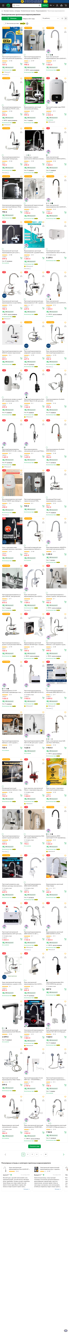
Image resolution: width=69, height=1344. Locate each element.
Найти (45, 5)
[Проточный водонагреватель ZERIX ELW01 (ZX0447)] (34, 867)
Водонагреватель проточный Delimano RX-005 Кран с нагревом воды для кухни (34, 644)
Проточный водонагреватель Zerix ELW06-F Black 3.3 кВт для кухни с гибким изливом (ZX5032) (34, 400)
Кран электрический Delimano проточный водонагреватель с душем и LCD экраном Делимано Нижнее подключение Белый (56, 352)
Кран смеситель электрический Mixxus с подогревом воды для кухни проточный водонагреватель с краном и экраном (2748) (34, 789)
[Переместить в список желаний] (21, 28)
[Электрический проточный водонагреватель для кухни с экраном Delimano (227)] (12, 234)
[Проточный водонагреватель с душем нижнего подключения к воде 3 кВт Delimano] (56, 1061)
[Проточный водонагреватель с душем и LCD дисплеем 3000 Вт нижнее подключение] (12, 626)
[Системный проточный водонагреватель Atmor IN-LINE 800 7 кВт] (56, 234)
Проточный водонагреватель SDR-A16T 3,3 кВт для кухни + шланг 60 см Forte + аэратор (34, 742)
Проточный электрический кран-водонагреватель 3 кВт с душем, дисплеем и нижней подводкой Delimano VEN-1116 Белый (33, 302)
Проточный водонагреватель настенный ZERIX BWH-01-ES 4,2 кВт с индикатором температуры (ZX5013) (33, 691)
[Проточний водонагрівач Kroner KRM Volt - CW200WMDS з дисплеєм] (34, 1061)
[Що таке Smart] (27, 23)
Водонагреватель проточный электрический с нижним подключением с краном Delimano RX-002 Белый (12, 1126)
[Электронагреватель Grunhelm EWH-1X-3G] (56, 382)
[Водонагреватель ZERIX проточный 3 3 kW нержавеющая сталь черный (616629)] (56, 819)
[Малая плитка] (65, 18)
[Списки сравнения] (61, 5)
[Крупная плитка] (62, 18)
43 (45, 1154)
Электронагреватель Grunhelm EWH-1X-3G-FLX (55, 450)
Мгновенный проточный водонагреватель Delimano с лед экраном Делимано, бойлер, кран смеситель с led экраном (12, 789)
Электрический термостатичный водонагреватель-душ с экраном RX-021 (49, 1168)
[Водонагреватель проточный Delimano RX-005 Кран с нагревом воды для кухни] (34, 626)
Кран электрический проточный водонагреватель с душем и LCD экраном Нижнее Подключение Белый (11, 983)
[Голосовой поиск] (39, 5)
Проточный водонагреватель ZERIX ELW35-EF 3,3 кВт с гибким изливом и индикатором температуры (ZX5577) (12, 450)
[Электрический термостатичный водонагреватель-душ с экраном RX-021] (36, 1169)
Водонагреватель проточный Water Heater (54, 885)
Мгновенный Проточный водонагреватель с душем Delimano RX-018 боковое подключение (53, 500)
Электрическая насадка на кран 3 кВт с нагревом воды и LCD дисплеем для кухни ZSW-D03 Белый (12, 400)
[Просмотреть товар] (2, 54)
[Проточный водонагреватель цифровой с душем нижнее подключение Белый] (34, 334)
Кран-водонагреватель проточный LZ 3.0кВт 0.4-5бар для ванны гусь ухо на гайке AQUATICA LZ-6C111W (56, 1126)
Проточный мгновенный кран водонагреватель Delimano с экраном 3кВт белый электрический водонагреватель (33, 548)
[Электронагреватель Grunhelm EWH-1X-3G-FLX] (56, 432)
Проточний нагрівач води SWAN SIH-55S (55, 108)
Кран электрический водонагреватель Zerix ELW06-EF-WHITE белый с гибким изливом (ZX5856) (56, 302)
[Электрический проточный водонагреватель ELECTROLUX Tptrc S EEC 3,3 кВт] (12, 1013)
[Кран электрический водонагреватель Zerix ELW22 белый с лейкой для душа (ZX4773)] (34, 578)
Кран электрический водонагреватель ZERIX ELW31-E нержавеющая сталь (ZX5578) (55, 158)
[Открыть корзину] (66, 5)
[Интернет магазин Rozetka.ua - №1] (8, 5)
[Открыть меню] (3, 5)
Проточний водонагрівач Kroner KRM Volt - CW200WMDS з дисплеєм (33, 1079)
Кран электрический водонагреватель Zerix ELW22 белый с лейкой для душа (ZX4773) (33, 595)
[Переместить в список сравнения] (21, 31)
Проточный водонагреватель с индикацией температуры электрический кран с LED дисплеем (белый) (11, 158)
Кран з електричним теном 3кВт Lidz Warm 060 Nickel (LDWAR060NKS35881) (55, 742)
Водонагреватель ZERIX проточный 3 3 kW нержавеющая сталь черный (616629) (56, 837)
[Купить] (21, 64)
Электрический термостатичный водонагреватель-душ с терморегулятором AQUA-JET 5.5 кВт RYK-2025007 (33, 206)
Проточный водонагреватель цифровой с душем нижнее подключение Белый (32, 352)
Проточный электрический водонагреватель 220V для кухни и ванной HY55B (12, 933)
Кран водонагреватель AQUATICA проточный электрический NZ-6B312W (56, 548)
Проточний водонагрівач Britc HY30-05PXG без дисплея (55, 983)
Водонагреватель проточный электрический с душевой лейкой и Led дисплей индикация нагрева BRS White (34, 252)
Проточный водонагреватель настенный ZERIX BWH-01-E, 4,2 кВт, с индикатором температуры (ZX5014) (56, 691)
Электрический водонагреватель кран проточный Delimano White (12, 206)
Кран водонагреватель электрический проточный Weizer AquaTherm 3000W (34, 450)
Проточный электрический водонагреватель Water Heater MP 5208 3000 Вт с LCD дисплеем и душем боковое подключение (12, 1079)
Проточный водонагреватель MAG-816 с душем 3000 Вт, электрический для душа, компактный (34, 837)
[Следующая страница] (63, 1154)
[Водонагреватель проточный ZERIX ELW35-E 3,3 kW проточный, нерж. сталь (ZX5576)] (56, 915)
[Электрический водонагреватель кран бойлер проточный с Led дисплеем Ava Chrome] (34, 1013)
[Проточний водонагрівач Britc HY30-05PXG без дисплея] (56, 965)
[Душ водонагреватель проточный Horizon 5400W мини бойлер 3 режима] (12, 482)
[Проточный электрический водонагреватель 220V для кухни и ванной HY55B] (12, 915)
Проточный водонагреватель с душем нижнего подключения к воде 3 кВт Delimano (55, 1079)
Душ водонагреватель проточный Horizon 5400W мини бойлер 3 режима (12, 500)
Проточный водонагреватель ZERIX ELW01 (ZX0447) (32, 885)
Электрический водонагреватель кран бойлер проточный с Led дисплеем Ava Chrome (34, 1031)
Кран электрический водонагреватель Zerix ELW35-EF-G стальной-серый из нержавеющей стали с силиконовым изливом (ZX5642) (56, 58)
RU (51, 5)
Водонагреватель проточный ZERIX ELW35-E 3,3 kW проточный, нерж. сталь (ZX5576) (56, 933)
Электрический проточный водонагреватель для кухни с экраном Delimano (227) (10, 252)
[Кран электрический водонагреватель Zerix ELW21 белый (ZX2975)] (34, 965)
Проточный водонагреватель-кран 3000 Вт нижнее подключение (12, 352)
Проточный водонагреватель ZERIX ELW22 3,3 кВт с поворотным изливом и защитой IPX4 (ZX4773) (33, 933)
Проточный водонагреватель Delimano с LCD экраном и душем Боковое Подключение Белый (56, 644)
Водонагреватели (41, 11)
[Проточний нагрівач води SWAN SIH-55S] (56, 90)
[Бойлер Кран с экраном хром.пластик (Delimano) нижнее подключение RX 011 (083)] (34, 140)
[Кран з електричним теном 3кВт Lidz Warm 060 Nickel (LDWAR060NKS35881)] (56, 724)
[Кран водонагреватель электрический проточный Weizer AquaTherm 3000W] (34, 432)
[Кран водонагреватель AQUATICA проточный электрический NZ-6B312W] (56, 530)
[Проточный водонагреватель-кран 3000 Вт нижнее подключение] (12, 334)
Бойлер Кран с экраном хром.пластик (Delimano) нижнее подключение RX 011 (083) (34, 158)
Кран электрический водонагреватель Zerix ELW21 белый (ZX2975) (32, 983)
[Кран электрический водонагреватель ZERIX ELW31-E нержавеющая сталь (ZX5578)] (56, 140)
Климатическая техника (28, 11)
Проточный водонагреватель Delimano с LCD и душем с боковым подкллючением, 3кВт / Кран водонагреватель (12, 742)
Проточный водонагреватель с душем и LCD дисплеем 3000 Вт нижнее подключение (11, 644)
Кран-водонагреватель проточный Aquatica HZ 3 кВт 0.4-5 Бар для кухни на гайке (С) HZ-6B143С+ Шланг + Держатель (56, 1031)
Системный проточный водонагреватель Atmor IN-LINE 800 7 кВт (55, 252)
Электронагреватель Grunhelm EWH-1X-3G (55, 400)
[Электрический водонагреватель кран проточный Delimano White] (12, 188)
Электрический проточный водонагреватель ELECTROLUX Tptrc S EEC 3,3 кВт (11, 1031)
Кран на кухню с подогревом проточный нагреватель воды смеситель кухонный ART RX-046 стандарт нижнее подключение (56, 789)
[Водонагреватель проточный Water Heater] (56, 867)
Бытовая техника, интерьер (12, 11)
